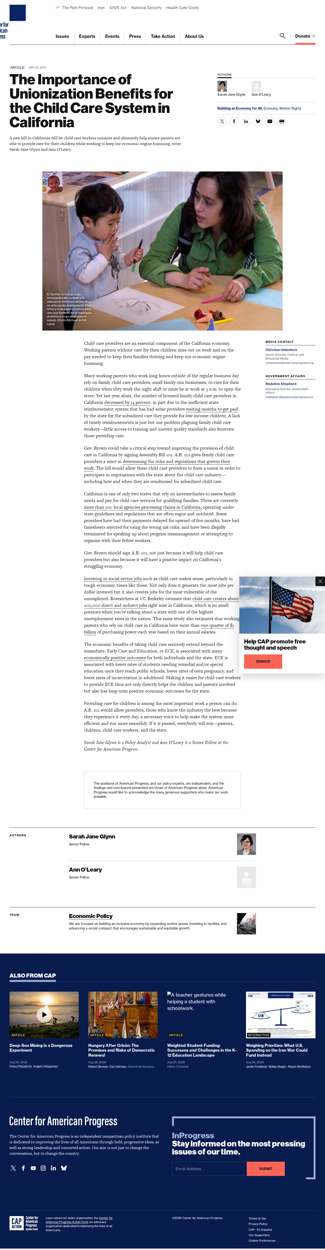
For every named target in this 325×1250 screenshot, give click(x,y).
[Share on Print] (281, 121)
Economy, (271, 108)
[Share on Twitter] (222, 121)
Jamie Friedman (256, 1066)
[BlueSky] (63, 1168)
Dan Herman (117, 1066)
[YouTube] (33, 1168)
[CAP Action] (25, 1223)
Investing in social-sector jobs (113, 578)
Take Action (163, 36)
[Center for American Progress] (18, 22)
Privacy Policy (258, 1224)
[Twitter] (13, 1168)
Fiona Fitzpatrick (21, 1066)
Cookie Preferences (262, 1240)
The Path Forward (77, 7)
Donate (303, 36)
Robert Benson (98, 1066)
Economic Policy (91, 916)
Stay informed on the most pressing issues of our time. (238, 1144)
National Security (146, 7)
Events (112, 36)
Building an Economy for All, (240, 108)
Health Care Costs (182, 7)
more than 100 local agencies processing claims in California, (143, 507)
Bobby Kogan (277, 1066)
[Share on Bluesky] (258, 121)
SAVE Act (118, 7)
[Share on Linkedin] (246, 121)
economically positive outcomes (115, 657)
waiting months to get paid (212, 409)
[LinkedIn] (53, 1168)
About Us (194, 36)
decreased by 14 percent (127, 402)
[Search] (283, 39)
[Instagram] (43, 1168)
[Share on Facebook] (234, 121)
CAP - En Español (260, 1229)
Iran (101, 7)
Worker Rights (290, 108)
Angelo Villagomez (45, 1066)
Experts (87, 36)
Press (135, 36)
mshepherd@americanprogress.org (289, 397)
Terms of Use (257, 1218)
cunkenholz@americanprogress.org (289, 363)
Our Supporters (259, 1235)
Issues (62, 36)
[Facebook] (23, 1168)
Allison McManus (299, 1066)
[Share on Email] (270, 121)
